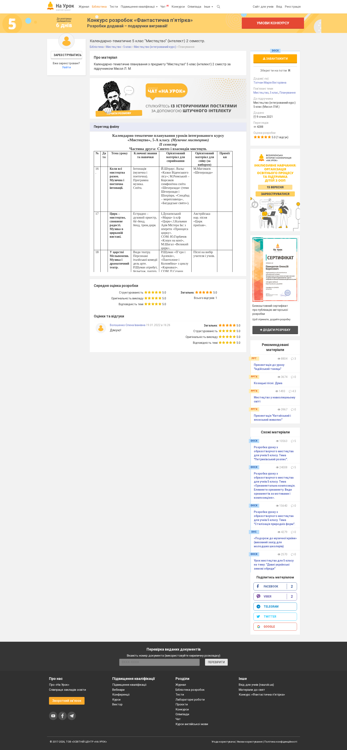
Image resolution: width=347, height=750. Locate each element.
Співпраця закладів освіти (67, 690)
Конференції (121, 694)
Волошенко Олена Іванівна (127, 325)
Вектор (117, 704)
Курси (116, 699)
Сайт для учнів (263, 6)
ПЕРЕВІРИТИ (216, 662)
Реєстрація (293, 6)
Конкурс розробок (140, 20)
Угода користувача (223, 741)
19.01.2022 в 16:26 (158, 325)
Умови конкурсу (273, 23)
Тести (113, 6)
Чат (164, 6)
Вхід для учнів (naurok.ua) (256, 685)
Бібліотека (99, 6)
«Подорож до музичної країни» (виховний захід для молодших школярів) (275, 542)
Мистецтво (261, 92)
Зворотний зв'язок (66, 701)
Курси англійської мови (192, 724)
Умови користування (249, 741)
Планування (288, 92)
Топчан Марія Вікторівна (269, 82)
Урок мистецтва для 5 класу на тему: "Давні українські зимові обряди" (274, 564)
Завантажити (276, 58)
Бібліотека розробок (190, 690)
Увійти (66, 67)
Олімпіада (194, 6)
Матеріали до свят (252, 690)
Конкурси (178, 6)
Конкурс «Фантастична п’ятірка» (262, 694)
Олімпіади (182, 714)
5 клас (274, 92)
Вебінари (118, 690)
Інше (207, 6)
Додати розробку (276, 330)
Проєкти (182, 704)
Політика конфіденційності (280, 741)
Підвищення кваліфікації (138, 6)
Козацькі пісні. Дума (268, 383)
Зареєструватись (68, 55)
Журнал (84, 6)
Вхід (279, 6)
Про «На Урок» (59, 685)
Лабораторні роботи (190, 699)
